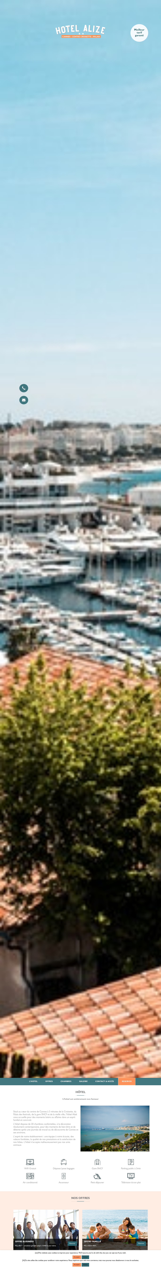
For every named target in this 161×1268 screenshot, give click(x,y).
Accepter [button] (77, 1257)
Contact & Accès (104, 1082)
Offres (49, 1082)
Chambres (66, 1082)
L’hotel (33, 1082)
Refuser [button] (85, 1257)
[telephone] (23, 388)
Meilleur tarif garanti (139, 33)
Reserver (127, 1082)
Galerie (83, 1082)
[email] (23, 400)
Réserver (72, 1243)
